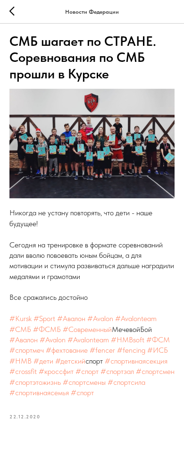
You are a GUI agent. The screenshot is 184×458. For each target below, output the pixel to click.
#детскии (70, 360)
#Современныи (87, 329)
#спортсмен (155, 371)
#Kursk (20, 318)
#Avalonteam (136, 318)
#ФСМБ (47, 329)
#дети (43, 360)
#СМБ (20, 329)
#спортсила (126, 382)
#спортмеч (26, 350)
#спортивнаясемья (39, 392)
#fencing (131, 350)
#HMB (20, 360)
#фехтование (67, 350)
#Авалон (71, 318)
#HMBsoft (127, 339)
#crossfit (23, 371)
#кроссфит (56, 371)
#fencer (102, 350)
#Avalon (100, 318)
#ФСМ (158, 339)
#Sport (44, 318)
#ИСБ (157, 350)
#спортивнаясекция (136, 360)
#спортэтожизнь (35, 382)
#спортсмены (84, 382)
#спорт (87, 371)
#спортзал (117, 371)
